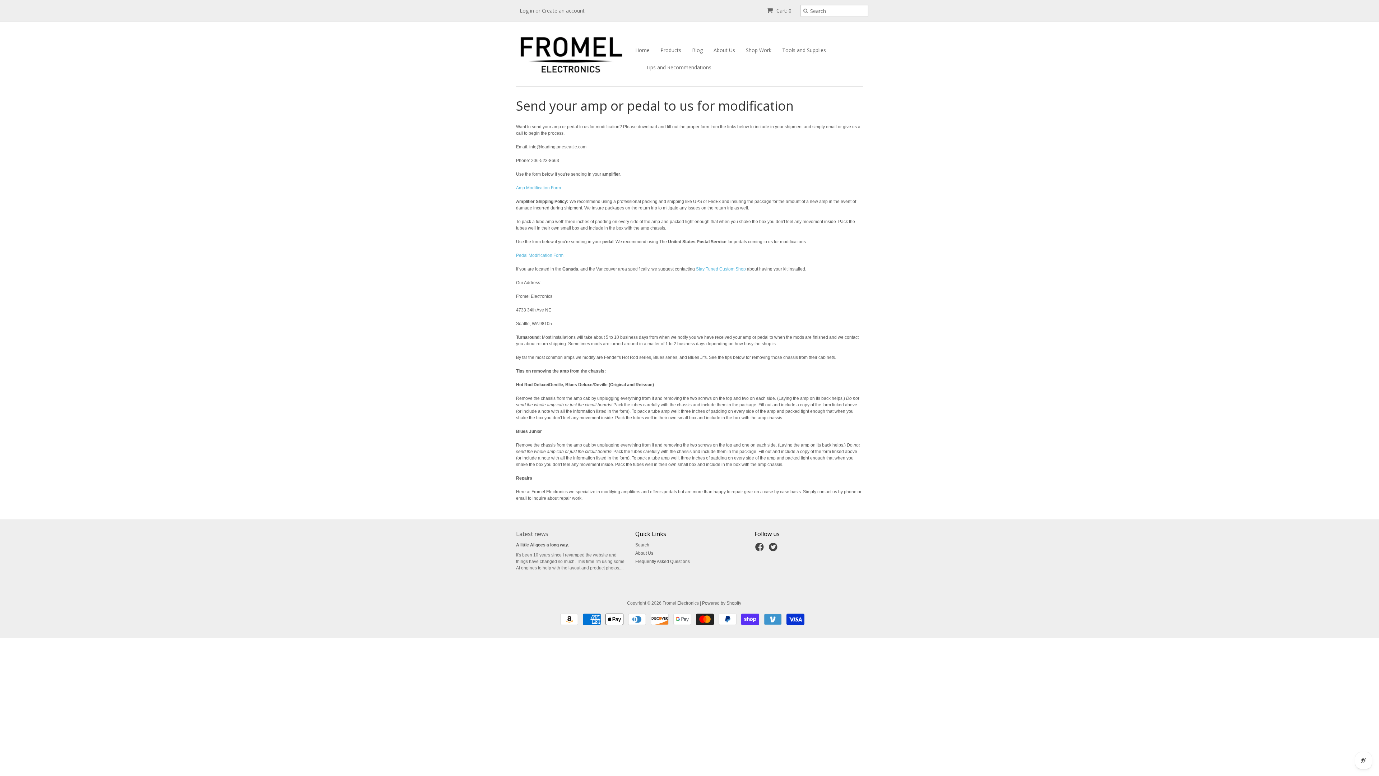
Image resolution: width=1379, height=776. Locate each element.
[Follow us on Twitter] (774, 549)
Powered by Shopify (721, 603)
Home (642, 50)
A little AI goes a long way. (542, 545)
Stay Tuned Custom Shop (721, 269)
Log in (527, 10)
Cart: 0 (783, 10)
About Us (724, 50)
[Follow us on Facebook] (760, 549)
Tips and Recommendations (678, 67)
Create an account (563, 10)
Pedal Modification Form (539, 255)
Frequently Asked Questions (662, 561)
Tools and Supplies (804, 50)
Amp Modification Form (538, 187)
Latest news (532, 534)
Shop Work (758, 50)
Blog (697, 50)
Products (670, 50)
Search (642, 545)
